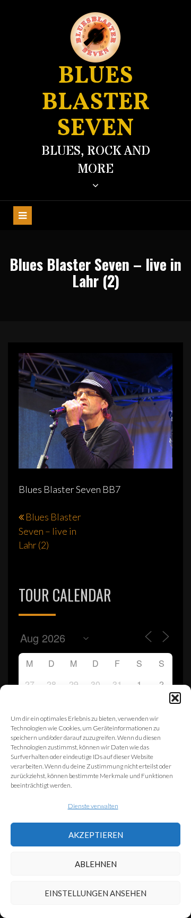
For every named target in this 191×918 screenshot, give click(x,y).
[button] (175, 698)
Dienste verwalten (93, 806)
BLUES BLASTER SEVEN (96, 103)
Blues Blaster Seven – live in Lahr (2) (50, 530)
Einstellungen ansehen (95, 893)
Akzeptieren (95, 835)
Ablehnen (96, 864)
